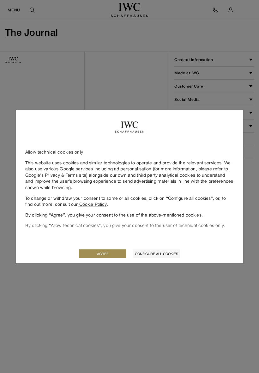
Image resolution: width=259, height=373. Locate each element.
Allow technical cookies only (54, 152)
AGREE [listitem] (103, 254)
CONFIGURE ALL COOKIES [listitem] (156, 254)
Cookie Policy (92, 204)
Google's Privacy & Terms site (55, 175)
